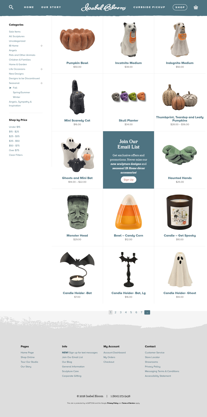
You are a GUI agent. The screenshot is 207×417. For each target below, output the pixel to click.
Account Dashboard (115, 352)
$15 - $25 (14, 131)
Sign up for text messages (80, 352)
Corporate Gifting (71, 375)
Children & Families (20, 59)
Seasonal (14, 83)
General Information (73, 366)
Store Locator (152, 357)
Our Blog (67, 361)
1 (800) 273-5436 (120, 396)
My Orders (109, 357)
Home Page (27, 352)
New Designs (16, 73)
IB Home (13, 45)
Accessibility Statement (158, 375)
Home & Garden (18, 64)
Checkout (109, 361)
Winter (16, 97)
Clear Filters (16, 154)
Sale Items (15, 31)
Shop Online (28, 357)
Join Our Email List (72, 357)
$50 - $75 (14, 145)
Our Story (26, 366)
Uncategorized (17, 41)
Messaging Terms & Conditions (162, 371)
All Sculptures (17, 36)
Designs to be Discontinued (24, 78)
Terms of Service (128, 403)
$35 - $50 (14, 140)
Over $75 (14, 150)
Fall (15, 87)
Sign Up (129, 179)
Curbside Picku (149, 7)
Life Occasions (17, 69)
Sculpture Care (70, 371)
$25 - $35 (14, 136)
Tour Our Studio (29, 361)
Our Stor (51, 7)
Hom (28, 7)
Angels (13, 50)
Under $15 (14, 126)
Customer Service (154, 352)
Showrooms (151, 361)
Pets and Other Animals (22, 55)
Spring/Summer (21, 92)
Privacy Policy (153, 366)
